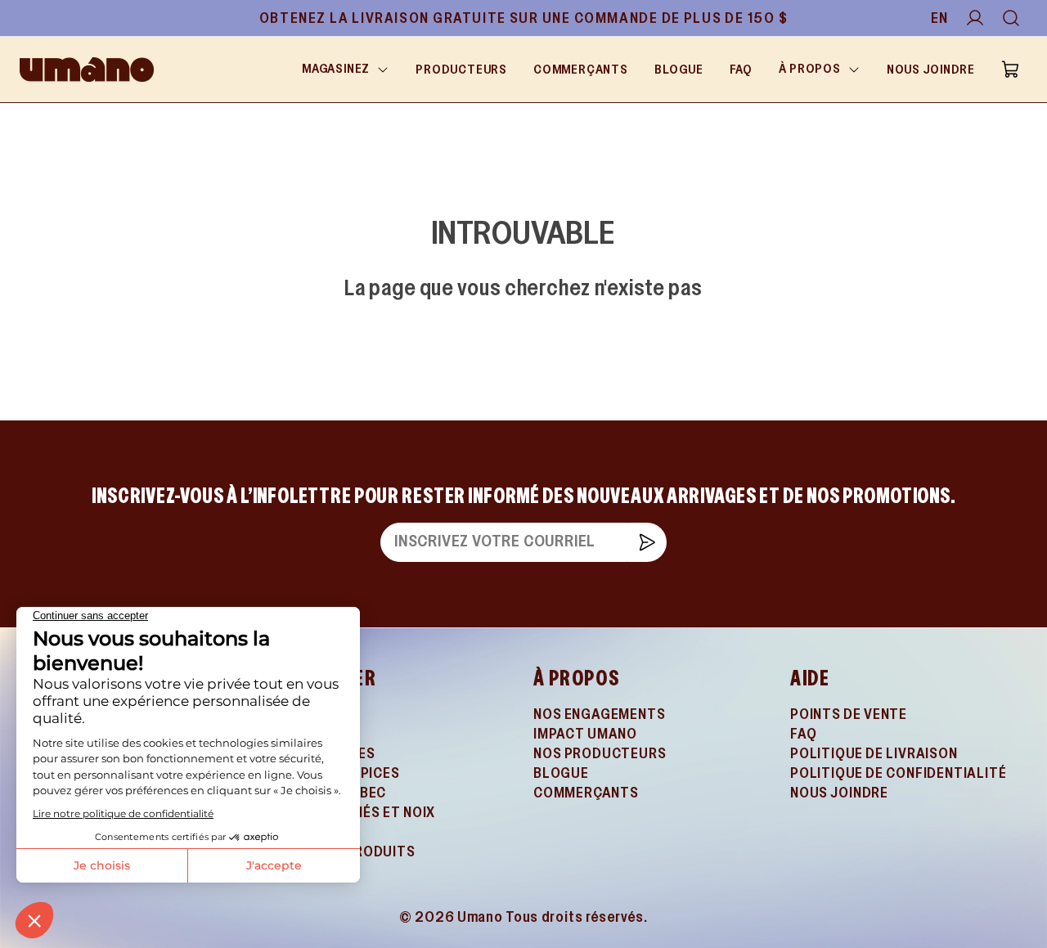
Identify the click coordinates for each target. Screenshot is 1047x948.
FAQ (741, 70)
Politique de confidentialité (898, 774)
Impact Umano (585, 735)
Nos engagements (599, 715)
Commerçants (580, 70)
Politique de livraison (874, 754)
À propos (810, 69)
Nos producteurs (600, 754)
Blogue (678, 70)
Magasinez (336, 69)
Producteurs (461, 70)
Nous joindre (931, 70)
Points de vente (848, 715)
